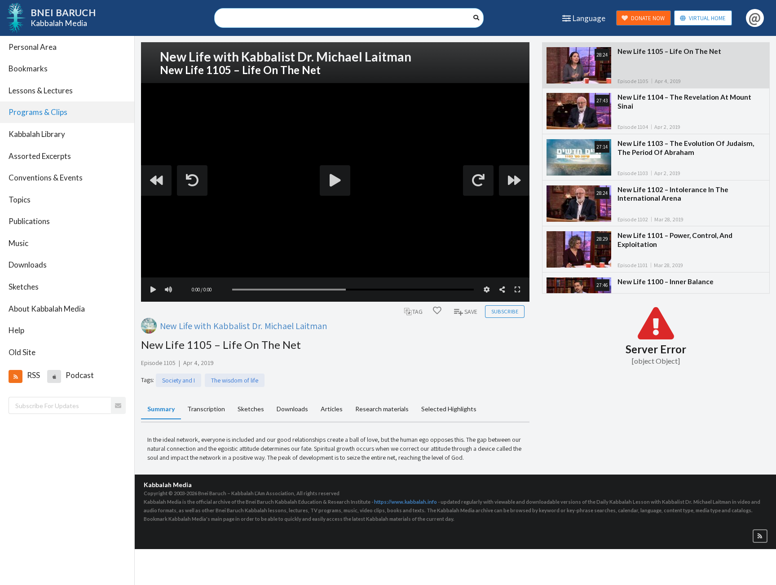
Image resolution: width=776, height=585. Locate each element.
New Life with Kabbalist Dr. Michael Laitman (243, 326)
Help (16, 330)
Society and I (178, 380)
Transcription (206, 409)
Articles (332, 409)
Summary (161, 409)
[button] (15, 376)
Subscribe (504, 311)
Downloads (28, 264)
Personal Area (33, 47)
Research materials (382, 409)
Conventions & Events (46, 177)
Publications (29, 221)
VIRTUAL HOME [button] (707, 18)
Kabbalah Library (37, 134)
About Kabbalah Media (47, 308)
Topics (20, 199)
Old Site (22, 352)
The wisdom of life (234, 380)
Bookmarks (28, 68)
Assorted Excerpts (40, 156)
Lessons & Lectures (41, 90)
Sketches (24, 286)
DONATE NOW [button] (648, 18)
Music (18, 243)
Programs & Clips (38, 112)
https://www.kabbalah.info (405, 502)
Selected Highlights (448, 409)
